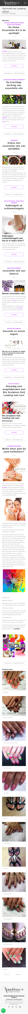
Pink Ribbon (6, 793)
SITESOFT (16, 1004)
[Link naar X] (16, 1007)
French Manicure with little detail (11, 742)
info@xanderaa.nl (20, 1000)
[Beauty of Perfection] (14, 706)
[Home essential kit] (14, 44)
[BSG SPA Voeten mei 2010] (14, 224)
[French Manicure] (14, 756)
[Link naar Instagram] (12, 1007)
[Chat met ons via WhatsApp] (3, 1010)
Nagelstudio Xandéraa (14, 24)
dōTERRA (21, 22)
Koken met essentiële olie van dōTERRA (14, 146)
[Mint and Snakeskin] (14, 907)
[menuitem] (25, 3)
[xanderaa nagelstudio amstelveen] (11, 3)
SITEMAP (10, 1002)
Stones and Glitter (7, 893)
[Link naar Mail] (20, 1007)
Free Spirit (6, 692)
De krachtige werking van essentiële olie (14, 85)
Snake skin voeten (8, 944)
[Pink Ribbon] (14, 781)
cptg (3, 121)
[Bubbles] (14, 957)
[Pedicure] (14, 806)
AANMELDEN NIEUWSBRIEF (17, 1002)
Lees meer (14, 65)
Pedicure (5, 818)
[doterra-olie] (14, 99)
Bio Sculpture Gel (9, 201)
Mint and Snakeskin (8, 919)
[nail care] (14, 408)
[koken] (14, 160)
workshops (20, 307)
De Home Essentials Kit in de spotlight (14, 30)
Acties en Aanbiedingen (11, 22)
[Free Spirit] (14, 680)
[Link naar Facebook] (9, 1007)
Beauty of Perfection (8, 717)
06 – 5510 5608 (10, 1000)
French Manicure (7, 768)
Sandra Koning (20, 73)
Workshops (21, 79)
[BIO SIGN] (14, 345)
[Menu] (25, 3)
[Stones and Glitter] (14, 882)
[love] (14, 286)
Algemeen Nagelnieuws (14, 446)
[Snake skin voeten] (14, 932)
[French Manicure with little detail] (14, 731)
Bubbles (5, 969)
